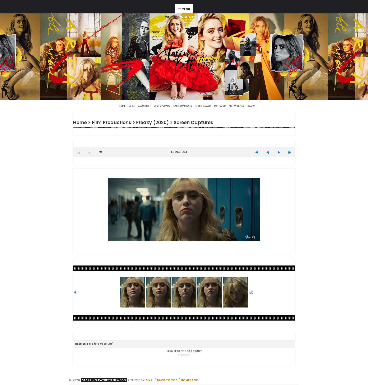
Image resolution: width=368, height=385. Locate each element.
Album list (144, 106)
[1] (179, 354)
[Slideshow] (100, 151)
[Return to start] (256, 151)
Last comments (182, 106)
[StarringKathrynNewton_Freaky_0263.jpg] (184, 209)
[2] (181, 354)
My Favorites (236, 106)
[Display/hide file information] (89, 151)
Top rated (220, 106)
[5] (189, 354)
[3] (184, 354)
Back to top (167, 379)
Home (122, 106)
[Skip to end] (289, 151)
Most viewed (203, 106)
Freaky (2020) (157, 122)
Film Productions (114, 122)
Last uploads (162, 106)
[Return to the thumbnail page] (78, 151)
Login (132, 106)
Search (251, 106)
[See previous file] (267, 151)
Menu (186, 9)
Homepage (189, 379)
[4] (186, 354)
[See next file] (278, 151)
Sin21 (149, 379)
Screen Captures (200, 122)
